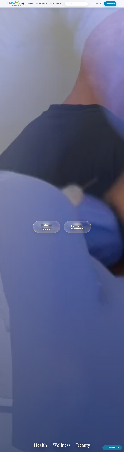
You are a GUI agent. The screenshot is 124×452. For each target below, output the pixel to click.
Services (38, 4)
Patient (30, 4)
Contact (58, 4)
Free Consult (110, 4)
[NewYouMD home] (16, 3)
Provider (45, 4)
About (52, 4)
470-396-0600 (97, 4)
